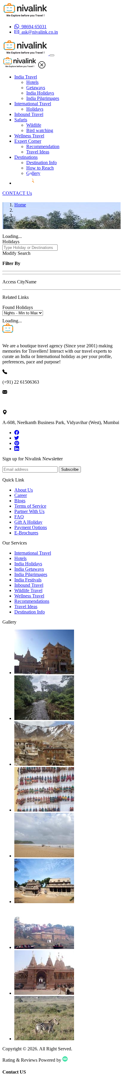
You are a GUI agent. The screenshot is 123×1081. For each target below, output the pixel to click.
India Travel (25, 76)
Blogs (19, 500)
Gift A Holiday (28, 522)
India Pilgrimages (42, 98)
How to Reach (40, 167)
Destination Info (41, 162)
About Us (23, 489)
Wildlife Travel (28, 590)
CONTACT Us (17, 193)
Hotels (32, 82)
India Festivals (27, 579)
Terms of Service (30, 506)
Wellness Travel (29, 135)
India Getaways (29, 569)
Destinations (26, 157)
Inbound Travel (28, 114)
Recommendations (31, 601)
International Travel (32, 103)
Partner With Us (29, 511)
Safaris (20, 119)
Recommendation (42, 146)
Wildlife (33, 125)
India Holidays (40, 92)
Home (20, 204)
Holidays (34, 109)
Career (20, 495)
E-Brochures (26, 532)
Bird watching (39, 130)
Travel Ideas (37, 151)
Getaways (35, 87)
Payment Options (30, 527)
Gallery (33, 173)
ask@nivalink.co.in (20, 402)
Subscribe (70, 469)
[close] (41, 66)
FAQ (19, 516)
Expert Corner (27, 141)
